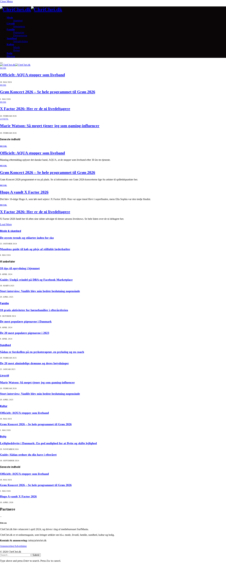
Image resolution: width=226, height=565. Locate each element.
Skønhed (18, 20)
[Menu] (1, 62)
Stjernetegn (19, 26)
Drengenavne (20, 35)
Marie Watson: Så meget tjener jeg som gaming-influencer (49, 126)
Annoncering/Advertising (13, 546)
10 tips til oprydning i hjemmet (20, 268)
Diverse (11, 56)
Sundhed (12, 38)
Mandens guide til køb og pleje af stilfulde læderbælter (35, 249)
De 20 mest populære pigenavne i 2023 (24, 333)
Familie (11, 29)
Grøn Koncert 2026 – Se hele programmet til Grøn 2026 (47, 92)
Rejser (16, 50)
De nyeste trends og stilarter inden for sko (27, 237)
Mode (10, 17)
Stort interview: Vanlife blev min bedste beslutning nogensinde (40, 291)
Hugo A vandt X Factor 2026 (24, 192)
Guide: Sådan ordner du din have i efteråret (28, 454)
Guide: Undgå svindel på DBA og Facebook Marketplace (36, 279)
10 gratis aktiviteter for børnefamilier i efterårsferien (34, 310)
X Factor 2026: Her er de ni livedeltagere (35, 109)
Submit (36, 555)
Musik (16, 47)
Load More (6, 224)
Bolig (9, 53)
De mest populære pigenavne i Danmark (26, 321)
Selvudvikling (20, 41)
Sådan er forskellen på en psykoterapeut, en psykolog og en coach (42, 352)
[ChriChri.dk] (113, 9)
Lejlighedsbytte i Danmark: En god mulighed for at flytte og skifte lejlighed (48, 443)
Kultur (10, 44)
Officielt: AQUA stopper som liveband (32, 75)
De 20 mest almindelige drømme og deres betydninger (34, 363)
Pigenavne (18, 32)
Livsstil (11, 23)
